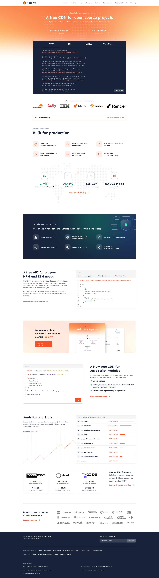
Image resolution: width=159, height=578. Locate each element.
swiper (84, 421)
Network (74, 3)
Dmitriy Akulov (35, 538)
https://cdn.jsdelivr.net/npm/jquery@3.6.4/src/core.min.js (63, 80)
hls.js (84, 434)
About (40, 550)
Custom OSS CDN (68, 550)
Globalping (118, 3)
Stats (81, 3)
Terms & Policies (86, 550)
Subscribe (131, 541)
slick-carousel (87, 443)
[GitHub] (126, 3)
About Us (66, 3)
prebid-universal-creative (91, 439)
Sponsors (89, 3)
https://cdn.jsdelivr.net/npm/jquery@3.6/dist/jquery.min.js (63, 63)
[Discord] (135, 3)
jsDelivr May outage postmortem (32, 573)
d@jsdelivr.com (97, 550)
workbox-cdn (87, 452)
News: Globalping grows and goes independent (93, 570)
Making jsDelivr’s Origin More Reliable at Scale (35, 566)
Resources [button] (106, 3)
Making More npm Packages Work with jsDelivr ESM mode (96, 566)
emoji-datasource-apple (90, 430)
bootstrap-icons (88, 448)
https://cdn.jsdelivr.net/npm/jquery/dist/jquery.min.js (62, 72)
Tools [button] (96, 3)
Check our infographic (40, 344)
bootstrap (86, 426)
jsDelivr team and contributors (42, 536)
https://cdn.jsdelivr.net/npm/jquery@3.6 (56, 85)
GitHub (34, 554)
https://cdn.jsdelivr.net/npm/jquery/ (55, 91)
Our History (47, 550)
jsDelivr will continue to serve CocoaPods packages (37, 570)
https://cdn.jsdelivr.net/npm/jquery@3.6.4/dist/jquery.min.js (64, 58)
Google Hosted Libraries (45, 554)
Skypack (62, 554)
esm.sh (69, 554)
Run (78, 400)
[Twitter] (131, 3)
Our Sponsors (57, 550)
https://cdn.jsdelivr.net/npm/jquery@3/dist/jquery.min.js (63, 65)
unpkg (56, 554)
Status (77, 550)
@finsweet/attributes (89, 456)
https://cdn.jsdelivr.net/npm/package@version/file (60, 52)
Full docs (120, 90)
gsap (84, 461)
